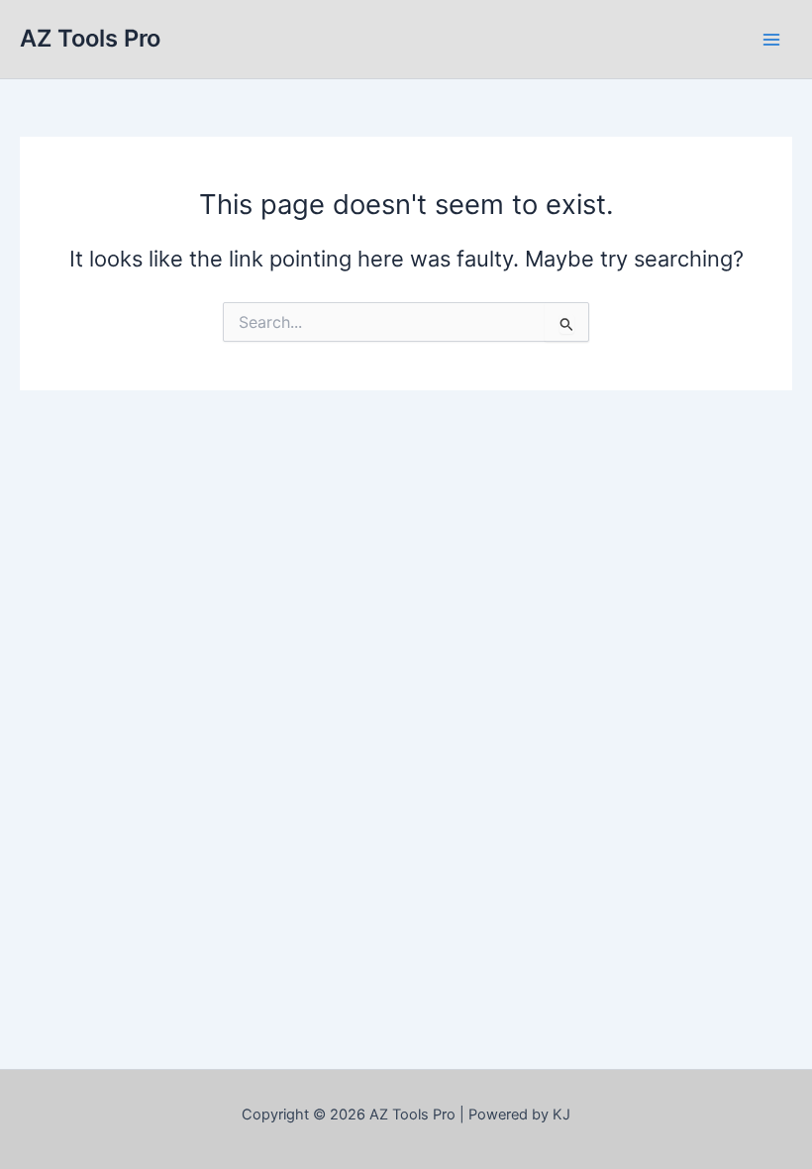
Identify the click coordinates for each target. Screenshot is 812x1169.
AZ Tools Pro (90, 38)
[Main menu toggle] (771, 39)
